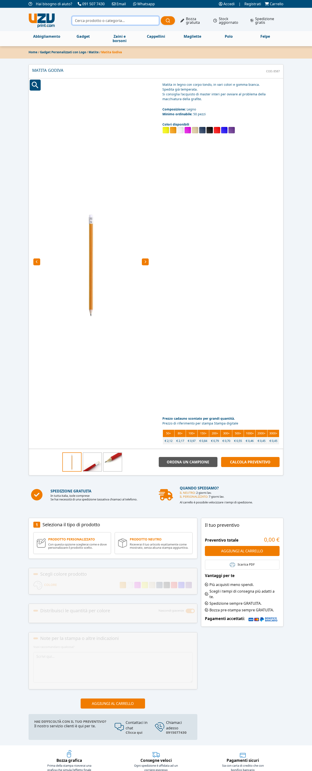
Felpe (265, 36)
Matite (94, 52)
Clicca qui (134, 732)
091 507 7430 (93, 3)
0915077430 (176, 732)
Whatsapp (146, 3)
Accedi (228, 3)
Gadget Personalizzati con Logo (63, 52)
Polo (229, 36)
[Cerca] (168, 20)
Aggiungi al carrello (113, 703)
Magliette (192, 36)
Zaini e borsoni (120, 38)
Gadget (83, 36)
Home (33, 52)
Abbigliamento (46, 36)
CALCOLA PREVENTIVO (250, 462)
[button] (36, 261)
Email (121, 3)
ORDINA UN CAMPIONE (188, 462)
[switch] (190, 611)
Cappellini (156, 36)
